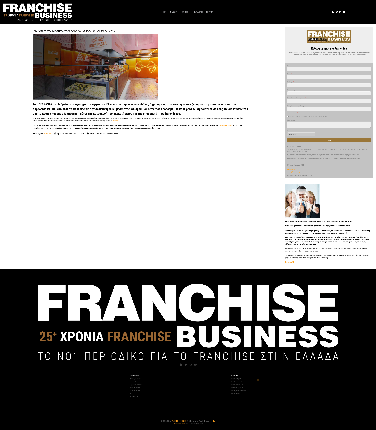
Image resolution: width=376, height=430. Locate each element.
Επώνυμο (290, 82)
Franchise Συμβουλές (237, 388)
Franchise (47, 133)
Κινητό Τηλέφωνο (292, 90)
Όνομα (289, 74)
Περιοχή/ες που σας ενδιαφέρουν (296, 106)
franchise (115, 121)
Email (289, 66)
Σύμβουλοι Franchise (136, 385)
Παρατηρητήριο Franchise (238, 391)
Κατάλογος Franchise (136, 379)
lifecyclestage (291, 131)
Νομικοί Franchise (135, 391)
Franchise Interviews (237, 385)
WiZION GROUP (134, 397)
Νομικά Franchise (236, 394)
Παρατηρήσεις (291, 120)
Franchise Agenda (236, 379)
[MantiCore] (188, 321)
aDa (131, 394)
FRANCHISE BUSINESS (179, 421)
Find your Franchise (135, 382)
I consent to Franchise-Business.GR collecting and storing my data (308, 116)
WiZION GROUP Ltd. (180, 423)
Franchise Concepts (237, 382)
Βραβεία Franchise (135, 388)
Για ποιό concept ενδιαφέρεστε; (296, 98)
